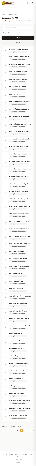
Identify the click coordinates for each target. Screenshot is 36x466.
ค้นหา (18, 38)
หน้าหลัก (3, 14)
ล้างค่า (18, 43)
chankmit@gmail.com (18, 456)
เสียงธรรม (10, 460)
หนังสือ (17, 460)
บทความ (26, 460)
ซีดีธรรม (18, 462)
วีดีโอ (21, 460)
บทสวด (32, 460)
